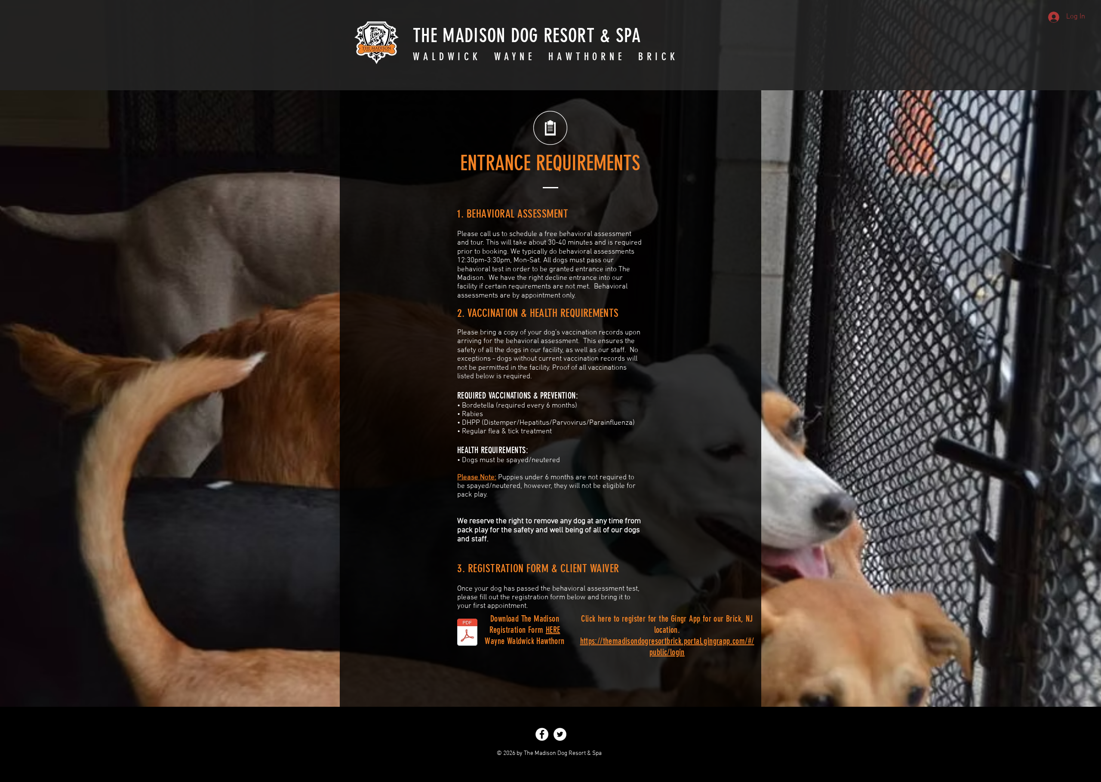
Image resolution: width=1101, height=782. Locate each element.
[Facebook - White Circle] (541, 734)
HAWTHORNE (586, 57)
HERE (553, 630)
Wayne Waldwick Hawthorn (524, 641)
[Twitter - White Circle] (560, 734)
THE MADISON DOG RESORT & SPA (527, 36)
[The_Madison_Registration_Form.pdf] (467, 633)
